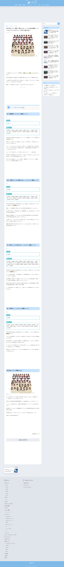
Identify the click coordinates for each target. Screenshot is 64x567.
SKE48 (7, 493)
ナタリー (9, 394)
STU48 (7, 495)
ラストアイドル (29, 4)
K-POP (39, 4)
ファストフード (8, 512)
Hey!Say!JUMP (8, 516)
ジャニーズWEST (8, 528)
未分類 (6, 555)
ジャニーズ (35, 4)
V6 (6, 526)
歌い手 (6, 557)
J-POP (6, 497)
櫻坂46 (7, 549)
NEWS (7, 522)
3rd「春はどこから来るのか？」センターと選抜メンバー (51, 91)
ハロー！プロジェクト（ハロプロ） (11, 534)
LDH (6, 499)
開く (22, 107)
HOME (32, 563)
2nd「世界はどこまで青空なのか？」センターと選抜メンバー (51, 88)
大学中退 (6, 553)
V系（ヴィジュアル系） (45, 4)
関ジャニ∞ (7, 532)
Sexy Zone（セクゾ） (9, 524)
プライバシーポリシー (28, 487)
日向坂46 (24, 4)
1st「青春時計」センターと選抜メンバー (50, 85)
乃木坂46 (16, 4)
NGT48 (38, 433)
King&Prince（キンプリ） (10, 518)
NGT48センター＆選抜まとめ (48, 94)
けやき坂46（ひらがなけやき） (11, 543)
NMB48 (7, 491)
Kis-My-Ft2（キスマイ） (9, 520)
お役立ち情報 (7, 505)
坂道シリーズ (7, 541)
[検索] (59, 24)
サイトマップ (26, 485)
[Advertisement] (32, 14)
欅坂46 (20, 4)
